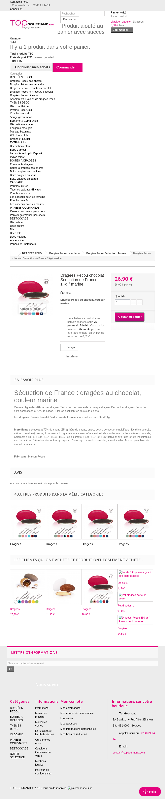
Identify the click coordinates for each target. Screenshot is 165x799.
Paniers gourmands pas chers (27, 211)
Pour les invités (19, 185)
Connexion (16, 8)
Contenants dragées (21, 164)
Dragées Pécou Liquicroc (24, 95)
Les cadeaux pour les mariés (27, 204)
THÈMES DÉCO (19, 102)
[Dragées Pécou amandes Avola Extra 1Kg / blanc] (64, 587)
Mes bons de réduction (73, 734)
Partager (70, 347)
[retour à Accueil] (14, 253)
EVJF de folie (18, 142)
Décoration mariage (21, 124)
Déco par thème (19, 106)
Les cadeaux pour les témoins (27, 196)
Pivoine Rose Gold (21, 109)
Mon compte (71, 701)
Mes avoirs (66, 718)
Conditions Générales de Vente (43, 752)
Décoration (16, 222)
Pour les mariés (19, 200)
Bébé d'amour (18, 149)
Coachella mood (19, 113)
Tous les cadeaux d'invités (25, 189)
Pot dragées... (126, 605)
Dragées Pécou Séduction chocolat (30, 88)
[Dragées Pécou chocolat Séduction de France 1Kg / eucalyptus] (100, 521)
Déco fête (15, 233)
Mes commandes (70, 707)
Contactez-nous (19, 1)
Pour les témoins (20, 193)
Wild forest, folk (19, 135)
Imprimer (72, 356)
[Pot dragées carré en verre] (135, 597)
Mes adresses (68, 723)
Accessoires (17, 240)
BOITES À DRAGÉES (23, 160)
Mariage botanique (20, 131)
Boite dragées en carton (24, 178)
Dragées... (17, 544)
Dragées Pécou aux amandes (27, 84)
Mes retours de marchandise (77, 713)
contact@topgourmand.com (129, 752)
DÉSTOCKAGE (19, 218)
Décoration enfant (20, 146)
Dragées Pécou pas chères (26, 80)
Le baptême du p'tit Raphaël (26, 153)
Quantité (120, 296)
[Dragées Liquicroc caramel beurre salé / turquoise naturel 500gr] (28, 587)
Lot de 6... (123, 582)
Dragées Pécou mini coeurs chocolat (31, 91)
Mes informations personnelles (78, 728)
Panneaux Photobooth (23, 243)
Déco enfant (17, 225)
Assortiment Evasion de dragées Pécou (33, 98)
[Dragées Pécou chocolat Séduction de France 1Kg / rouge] (28, 521)
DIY (12, 229)
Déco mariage (18, 236)
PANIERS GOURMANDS (24, 207)
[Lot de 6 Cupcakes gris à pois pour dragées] (135, 574)
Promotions (41, 707)
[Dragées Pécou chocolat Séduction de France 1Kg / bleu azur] (64, 521)
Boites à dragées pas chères (26, 167)
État (62, 293)
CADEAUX (16, 182)
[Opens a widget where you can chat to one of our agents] (150, 792)
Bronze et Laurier (20, 138)
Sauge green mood (21, 117)
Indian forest (17, 156)
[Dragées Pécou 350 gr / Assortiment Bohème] (135, 619)
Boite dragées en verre (23, 175)
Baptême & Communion (24, 120)
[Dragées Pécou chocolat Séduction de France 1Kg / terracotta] (135, 521)
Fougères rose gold (21, 127)
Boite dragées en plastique (25, 171)
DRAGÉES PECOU (21, 77)
